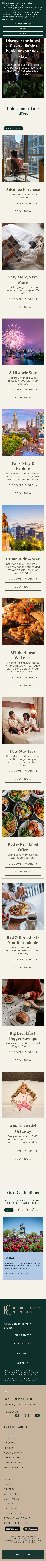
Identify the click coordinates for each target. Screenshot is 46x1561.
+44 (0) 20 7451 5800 (22, 1404)
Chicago (9, 1438)
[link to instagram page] (27, 1415)
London (9, 1448)
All (8, 1210)
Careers (9, 1489)
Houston (9, 1443)
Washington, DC (14, 1467)
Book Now (23, 1554)
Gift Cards (11, 1504)
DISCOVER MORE (21, 203)
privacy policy (14, 8)
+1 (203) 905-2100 (21, 1399)
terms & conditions (17, 1518)
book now (23, 307)
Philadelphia (12, 1457)
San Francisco (14, 1462)
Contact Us (11, 1499)
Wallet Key (11, 1494)
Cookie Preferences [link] (17, 1523)
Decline (23, 29)
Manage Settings (23, 24)
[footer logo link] (17, 1392)
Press (8, 1484)
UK (23, 1210)
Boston (9, 1433)
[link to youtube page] (37, 1415)
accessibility (12, 1513)
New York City (13, 1453)
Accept (23, 34)
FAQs (7, 1479)
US (37, 1210)
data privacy (12, 1508)
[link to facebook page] (17, 1415)
